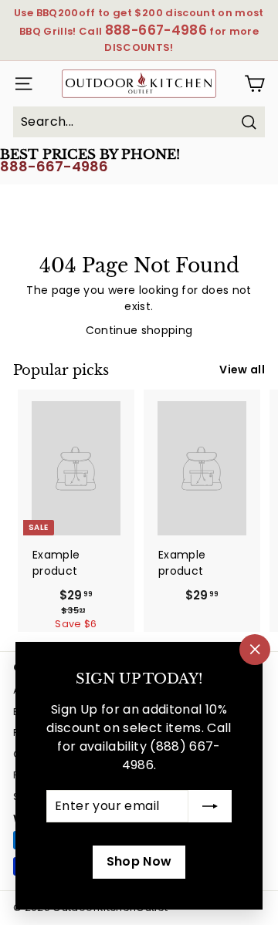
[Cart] (254, 83)
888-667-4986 (54, 166)
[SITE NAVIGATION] (19, 83)
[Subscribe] (210, 806)
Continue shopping (139, 330)
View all (242, 369)
